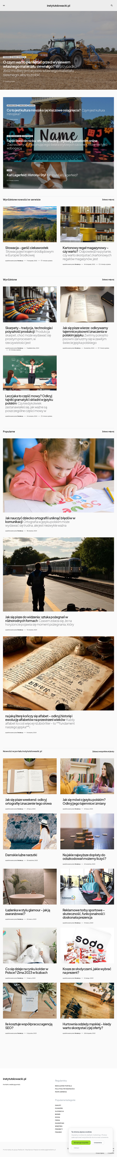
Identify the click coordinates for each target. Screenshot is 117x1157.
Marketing (59, 1123)
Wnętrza (58, 1126)
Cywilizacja (23, 105)
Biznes (57, 1114)
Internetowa (16, 136)
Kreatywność (27, 136)
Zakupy (58, 1105)
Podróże (59, 1108)
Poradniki (7, 57)
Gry (8, 136)
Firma (57, 1120)
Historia (32, 105)
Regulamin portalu (63, 1086)
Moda (9, 170)
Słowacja (59, 1111)
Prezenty (59, 1129)
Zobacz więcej (108, 200)
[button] (4, 5)
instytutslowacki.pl (58, 5)
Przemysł (22, 57)
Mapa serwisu (61, 1092)
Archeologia (12, 105)
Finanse (58, 1132)
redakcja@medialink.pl (48, 1150)
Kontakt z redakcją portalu (11, 1084)
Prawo (14, 57)
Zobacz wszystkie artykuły (103, 751)
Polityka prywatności (65, 1089)
